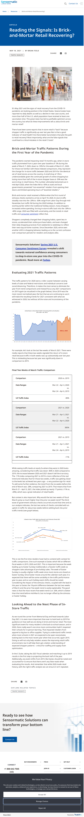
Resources (14, 11)
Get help (67, 762)
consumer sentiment (29, 214)
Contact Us (73, 3)
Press (46, 762)
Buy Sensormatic (30, 762)
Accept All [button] (42, 794)
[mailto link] (66, 53)
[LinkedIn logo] (61, 53)
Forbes (46, 260)
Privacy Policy (7, 815)
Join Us (46, 768)
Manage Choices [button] (42, 801)
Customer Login (70, 768)
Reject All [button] (42, 808)
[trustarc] (78, 814)
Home (4, 11)
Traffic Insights (17, 55)
